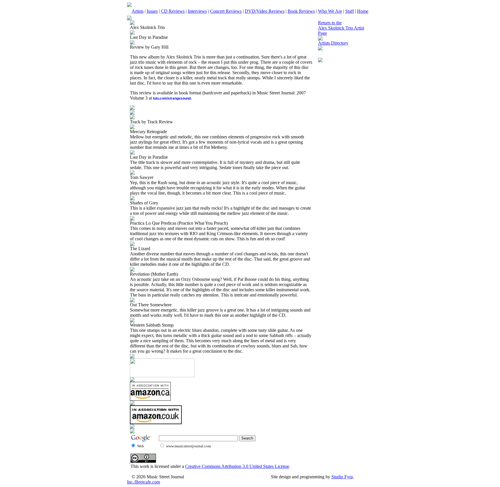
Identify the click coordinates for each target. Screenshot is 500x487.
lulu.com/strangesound (172, 98)
